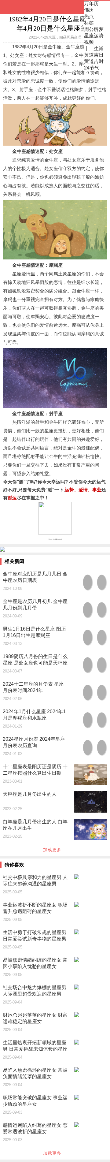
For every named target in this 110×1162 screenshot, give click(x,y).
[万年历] (24, 7)
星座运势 (94, 35)
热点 (89, 16)
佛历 (89, 10)
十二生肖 (94, 48)
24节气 (91, 67)
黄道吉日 (94, 55)
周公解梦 (94, 29)
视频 (89, 42)
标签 (89, 22)
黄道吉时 (94, 61)
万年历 (91, 3)
